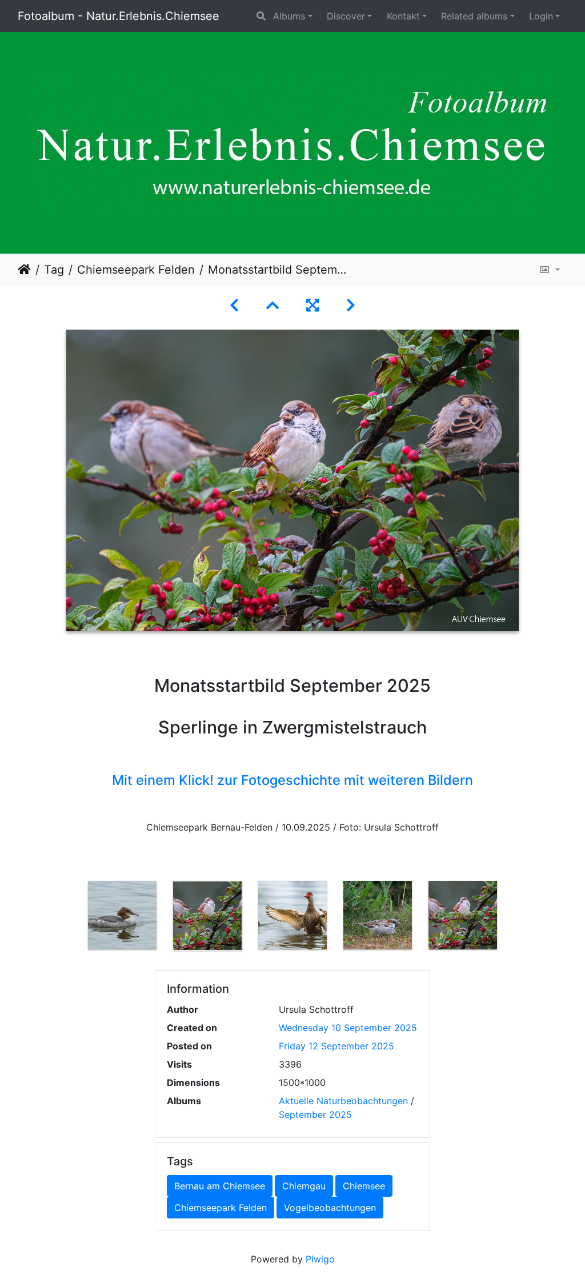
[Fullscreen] (312, 305)
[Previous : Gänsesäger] (234, 305)
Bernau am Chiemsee (219, 1186)
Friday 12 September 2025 (336, 1046)
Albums (289, 16)
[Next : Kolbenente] (350, 305)
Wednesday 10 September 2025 (348, 1027)
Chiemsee (364, 1186)
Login (541, 16)
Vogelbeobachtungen (330, 1207)
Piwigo (320, 1259)
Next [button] (514, 918)
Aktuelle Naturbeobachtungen (343, 1100)
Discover (346, 16)
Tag (54, 269)
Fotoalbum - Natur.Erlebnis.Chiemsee (118, 16)
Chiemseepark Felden (136, 269)
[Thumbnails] (272, 305)
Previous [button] (71, 918)
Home (24, 269)
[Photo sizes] (549, 269)
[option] (122, 915)
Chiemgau (304, 1186)
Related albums (474, 16)
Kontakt (403, 16)
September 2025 (315, 1114)
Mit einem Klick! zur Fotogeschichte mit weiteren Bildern (292, 780)
